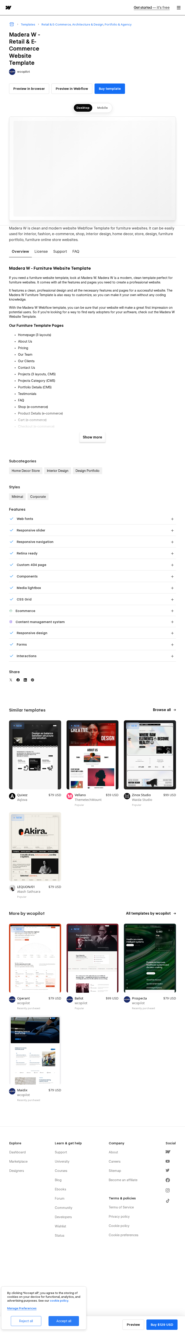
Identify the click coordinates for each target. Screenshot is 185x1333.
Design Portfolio (87, 471)
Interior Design (57, 471)
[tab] (20, 251)
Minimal (17, 496)
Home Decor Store (26, 471)
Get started (152, 7)
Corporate (38, 496)
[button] (178, 7)
